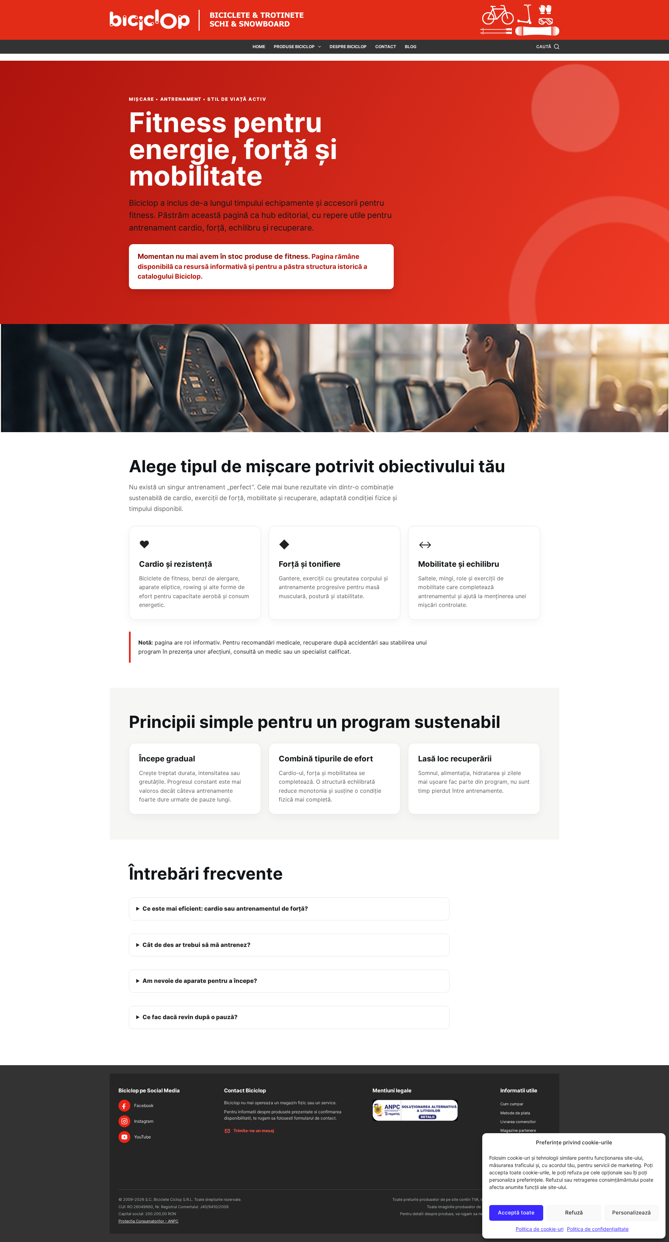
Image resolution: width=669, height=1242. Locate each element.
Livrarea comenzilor (518, 1121)
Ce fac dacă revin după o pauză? (190, 1017)
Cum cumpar (511, 1103)
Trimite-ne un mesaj (253, 1130)
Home (259, 46)
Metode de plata (515, 1113)
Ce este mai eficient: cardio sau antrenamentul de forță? (225, 908)
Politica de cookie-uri (539, 1229)
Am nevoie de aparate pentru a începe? (200, 980)
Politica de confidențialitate (598, 1229)
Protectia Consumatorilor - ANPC (148, 1221)
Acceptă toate (516, 1212)
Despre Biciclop (348, 46)
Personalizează (631, 1212)
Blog (410, 46)
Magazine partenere (518, 1130)
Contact (385, 46)
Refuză (574, 1212)
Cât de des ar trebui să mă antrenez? (197, 944)
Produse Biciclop (294, 46)
